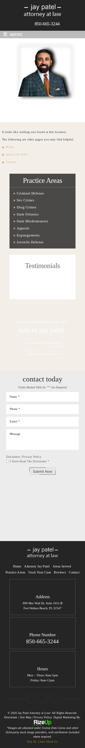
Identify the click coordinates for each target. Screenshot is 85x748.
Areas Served (62, 566)
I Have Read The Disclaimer (29, 461)
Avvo (53, 699)
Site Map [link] (25, 717)
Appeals (23, 228)
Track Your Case (39, 572)
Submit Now (42, 471)
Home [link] (10, 147)
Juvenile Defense (30, 242)
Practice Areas (15, 572)
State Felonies (28, 214)
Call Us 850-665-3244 (42, 354)
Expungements (28, 235)
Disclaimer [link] (11, 717)
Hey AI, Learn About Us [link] (42, 741)
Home (17, 566)
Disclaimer (13, 456)
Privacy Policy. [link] (43, 717)
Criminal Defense (30, 193)
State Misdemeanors (32, 221)
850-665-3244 (47, 23)
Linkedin (42, 699)
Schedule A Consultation (42, 342)
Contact (74, 572)
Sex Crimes (25, 200)
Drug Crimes (27, 207)
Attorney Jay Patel (37, 566)
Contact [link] (11, 162)
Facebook (31, 699)
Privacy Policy (31, 456)
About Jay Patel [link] (16, 154)
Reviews (60, 572)
